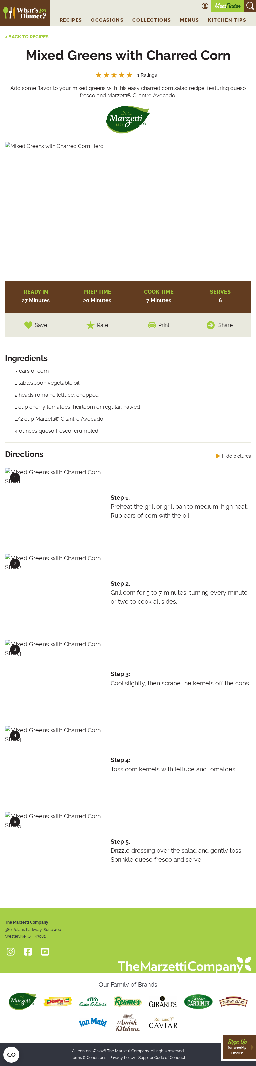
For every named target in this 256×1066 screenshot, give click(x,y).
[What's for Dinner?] (184, 960)
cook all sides (157, 601)
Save (41, 325)
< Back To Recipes (27, 36)
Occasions (107, 20)
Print (163, 325)
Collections (151, 20)
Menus (189, 20)
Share (225, 325)
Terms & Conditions (88, 1057)
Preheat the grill (133, 506)
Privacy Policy (122, 1057)
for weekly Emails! (237, 1046)
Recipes (71, 20)
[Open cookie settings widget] (11, 1055)
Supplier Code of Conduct (161, 1057)
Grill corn (123, 592)
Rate (102, 325)
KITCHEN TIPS (227, 20)
